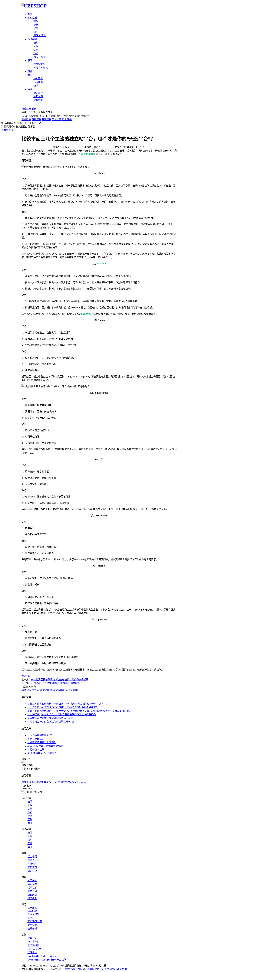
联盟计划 (32, 938)
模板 (35, 21)
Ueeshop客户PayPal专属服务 (42, 956)
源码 (29, 60)
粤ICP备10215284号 (74, 969)
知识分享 (32, 871)
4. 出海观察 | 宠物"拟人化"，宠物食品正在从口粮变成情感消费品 (61, 714)
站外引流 (26, 782)
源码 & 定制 (39, 35)
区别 (29, 819)
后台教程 (26, 119)
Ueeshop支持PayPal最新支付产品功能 (46, 959)
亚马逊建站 (33, 945)
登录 (34, 108)
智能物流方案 (34, 921)
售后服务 (32, 908)
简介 (29, 89)
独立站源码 (39, 64)
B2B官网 (32, 39)
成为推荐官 (33, 941)
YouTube (72, 782)
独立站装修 (58, 690)
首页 (29, 14)
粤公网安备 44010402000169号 (103, 969)
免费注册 (26, 108)
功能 (35, 32)
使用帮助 (32, 925)
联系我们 (38, 100)
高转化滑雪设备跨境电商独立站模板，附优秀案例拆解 (59, 679)
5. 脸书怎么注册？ (37, 749)
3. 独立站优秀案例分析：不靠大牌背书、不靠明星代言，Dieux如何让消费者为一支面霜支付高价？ (79, 711)
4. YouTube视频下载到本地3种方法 (45, 746)
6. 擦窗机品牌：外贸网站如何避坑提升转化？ (51, 721)
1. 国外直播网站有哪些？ (40, 735)
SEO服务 (38, 78)
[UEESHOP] (34, 6)
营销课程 (46, 119)
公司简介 (38, 93)
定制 (29, 816)
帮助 (35, 85)
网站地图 (124, 969)
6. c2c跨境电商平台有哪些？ (42, 753)
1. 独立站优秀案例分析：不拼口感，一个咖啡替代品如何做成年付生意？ (65, 703)
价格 (35, 24)
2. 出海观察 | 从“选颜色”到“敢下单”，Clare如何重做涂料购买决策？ (62, 707)
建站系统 (32, 952)
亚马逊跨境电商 (40, 782)
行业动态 (67, 119)
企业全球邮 (33, 914)
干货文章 (57, 119)
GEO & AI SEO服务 (42, 690)
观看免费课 (7, 130)
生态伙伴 (32, 891)
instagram (81, 782)
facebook (53, 782)
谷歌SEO (26, 690)
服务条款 (32, 898)
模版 (29, 801)
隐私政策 (32, 895)
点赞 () (26, 676)
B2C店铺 (32, 17)
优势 (35, 28)
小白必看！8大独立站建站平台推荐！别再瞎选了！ (58, 683)
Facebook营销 (34, 949)
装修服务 (38, 82)
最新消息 (38, 96)
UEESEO (32, 911)
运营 (29, 75)
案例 (29, 71)
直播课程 (36, 119)
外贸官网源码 (40, 67)
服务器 (31, 918)
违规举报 (32, 928)
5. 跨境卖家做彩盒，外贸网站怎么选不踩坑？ (51, 718)
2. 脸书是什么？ (35, 739)
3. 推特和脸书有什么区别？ (41, 742)
